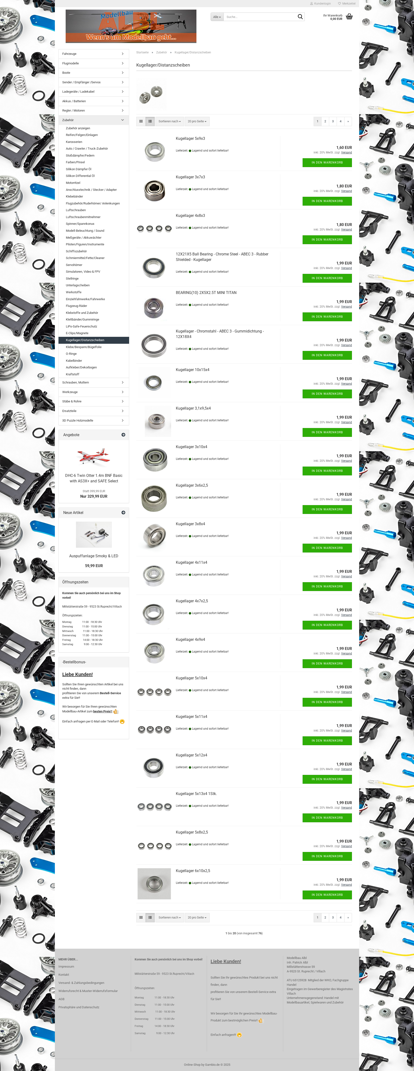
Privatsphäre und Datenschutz (78, 1007)
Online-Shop (192, 1064)
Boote (66, 72)
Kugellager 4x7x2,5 (192, 601)
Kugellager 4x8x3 (190, 215)
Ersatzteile (69, 411)
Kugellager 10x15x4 (192, 369)
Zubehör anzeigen (78, 128)
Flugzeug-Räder (76, 306)
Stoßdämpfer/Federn (80, 155)
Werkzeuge (70, 392)
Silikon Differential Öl (80, 176)
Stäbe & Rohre (71, 401)
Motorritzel (73, 183)
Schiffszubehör (76, 251)
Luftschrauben (76, 210)
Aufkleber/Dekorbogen (81, 367)
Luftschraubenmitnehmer (83, 217)
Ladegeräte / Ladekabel (78, 91)
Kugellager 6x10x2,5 (193, 870)
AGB (61, 999)
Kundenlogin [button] (322, 3)
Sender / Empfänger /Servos (81, 82)
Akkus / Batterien (74, 101)
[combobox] (169, 121)
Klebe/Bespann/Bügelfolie (84, 347)
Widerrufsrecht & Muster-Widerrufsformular (88, 991)
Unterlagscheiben (78, 285)
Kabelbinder (74, 360)
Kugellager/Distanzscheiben (85, 340)
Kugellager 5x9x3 (190, 138)
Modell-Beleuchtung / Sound (85, 230)
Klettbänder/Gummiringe (82, 319)
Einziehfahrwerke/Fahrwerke (85, 299)
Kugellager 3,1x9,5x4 (193, 408)
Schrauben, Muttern (75, 382)
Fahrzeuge (69, 54)
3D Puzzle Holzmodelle (77, 420)
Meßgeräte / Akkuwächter (83, 237)
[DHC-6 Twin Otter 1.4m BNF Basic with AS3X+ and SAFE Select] (94, 455)
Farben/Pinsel (75, 162)
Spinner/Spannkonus (80, 223)
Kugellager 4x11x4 (191, 562)
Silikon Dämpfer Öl (78, 169)
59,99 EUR (94, 566)
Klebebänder (74, 196)
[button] (141, 121)
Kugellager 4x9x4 (190, 639)
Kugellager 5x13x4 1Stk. (196, 793)
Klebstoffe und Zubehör (82, 313)
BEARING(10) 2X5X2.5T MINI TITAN (206, 292)
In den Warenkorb (327, 162)
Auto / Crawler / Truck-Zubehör (87, 148)
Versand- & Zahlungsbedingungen (81, 983)
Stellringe (72, 278)
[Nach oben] (401, 1064)
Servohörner (74, 265)
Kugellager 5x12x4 (191, 755)
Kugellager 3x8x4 (190, 524)
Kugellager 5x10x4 (191, 678)
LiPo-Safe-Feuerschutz (81, 326)
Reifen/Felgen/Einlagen (82, 135)
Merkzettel (348, 3)
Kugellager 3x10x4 (191, 447)
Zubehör (68, 120)
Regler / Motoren (73, 110)
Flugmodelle (70, 63)
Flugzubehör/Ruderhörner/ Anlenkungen (93, 203)
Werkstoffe (73, 292)
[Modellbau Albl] (130, 26)
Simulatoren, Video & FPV (83, 271)
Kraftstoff (72, 374)
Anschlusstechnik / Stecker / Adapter (91, 190)
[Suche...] (300, 17)
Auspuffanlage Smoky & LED (93, 556)
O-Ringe (71, 353)
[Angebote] (123, 435)
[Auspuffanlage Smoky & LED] (94, 535)
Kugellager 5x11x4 (191, 716)
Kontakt (63, 974)
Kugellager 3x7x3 (190, 177)
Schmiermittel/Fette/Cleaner (85, 258)
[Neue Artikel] (123, 513)
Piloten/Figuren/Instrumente (85, 244)
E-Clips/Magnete (77, 333)
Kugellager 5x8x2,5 (192, 832)
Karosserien (74, 142)
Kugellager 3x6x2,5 (192, 485)
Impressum (66, 966)
